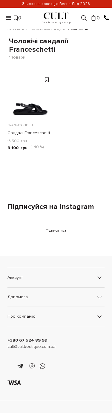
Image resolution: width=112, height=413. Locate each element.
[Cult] (56, 18)
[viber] (32, 366)
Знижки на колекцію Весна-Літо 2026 (56, 3)
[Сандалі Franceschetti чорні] (30, 95)
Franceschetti (20, 125)
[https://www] (10, 366)
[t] (21, 366)
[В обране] (47, 79)
